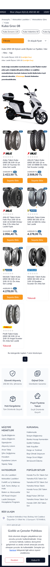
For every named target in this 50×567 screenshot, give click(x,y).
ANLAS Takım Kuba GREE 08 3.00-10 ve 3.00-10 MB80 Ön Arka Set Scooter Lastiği (37, 163)
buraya (13, 550)
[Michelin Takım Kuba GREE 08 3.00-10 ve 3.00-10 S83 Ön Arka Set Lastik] (37, 197)
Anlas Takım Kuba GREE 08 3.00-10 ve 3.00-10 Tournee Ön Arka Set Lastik (11, 163)
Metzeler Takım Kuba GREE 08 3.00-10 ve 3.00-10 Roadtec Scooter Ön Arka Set (36, 280)
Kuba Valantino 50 (31, 32)
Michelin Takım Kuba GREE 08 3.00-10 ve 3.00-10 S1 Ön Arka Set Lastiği (11, 280)
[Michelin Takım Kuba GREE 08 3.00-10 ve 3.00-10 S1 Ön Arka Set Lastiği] (13, 257)
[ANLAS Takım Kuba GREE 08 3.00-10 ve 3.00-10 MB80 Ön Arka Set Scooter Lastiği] (37, 140)
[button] (12, 150)
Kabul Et (35, 560)
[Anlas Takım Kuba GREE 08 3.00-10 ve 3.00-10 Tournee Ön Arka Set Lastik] (13, 140)
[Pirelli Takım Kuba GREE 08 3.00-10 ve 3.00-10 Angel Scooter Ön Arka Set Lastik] (13, 314)
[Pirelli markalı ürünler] (7, 327)
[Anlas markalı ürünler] (7, 153)
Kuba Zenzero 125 (10, 32)
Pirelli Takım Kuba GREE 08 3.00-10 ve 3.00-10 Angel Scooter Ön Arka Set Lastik (12, 337)
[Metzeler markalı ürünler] (32, 270)
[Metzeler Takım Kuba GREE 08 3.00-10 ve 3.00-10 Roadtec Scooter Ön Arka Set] (37, 257)
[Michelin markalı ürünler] (32, 211)
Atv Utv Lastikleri (9, 475)
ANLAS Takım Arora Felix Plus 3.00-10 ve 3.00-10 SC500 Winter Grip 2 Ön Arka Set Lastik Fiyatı (12, 222)
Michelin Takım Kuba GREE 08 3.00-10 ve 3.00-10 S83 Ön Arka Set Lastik (36, 220)
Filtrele (6, 40)
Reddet (14, 560)
